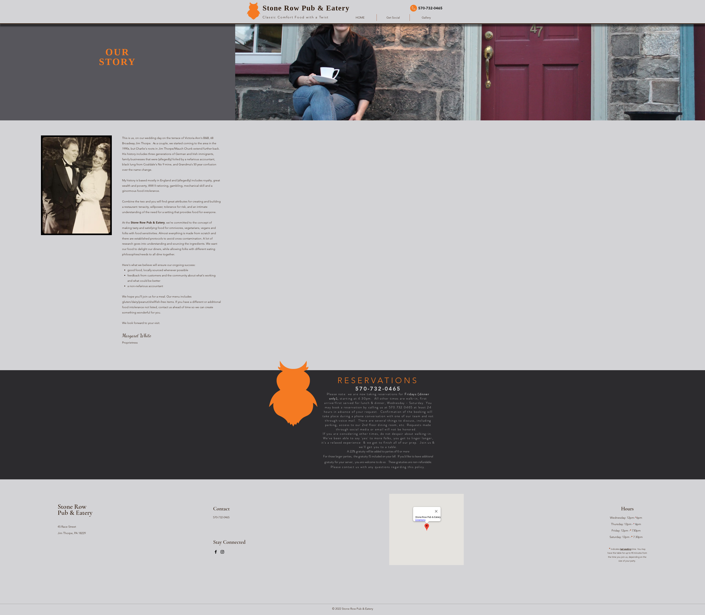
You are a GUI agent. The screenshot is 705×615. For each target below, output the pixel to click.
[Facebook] (215, 551)
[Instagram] (222, 551)
